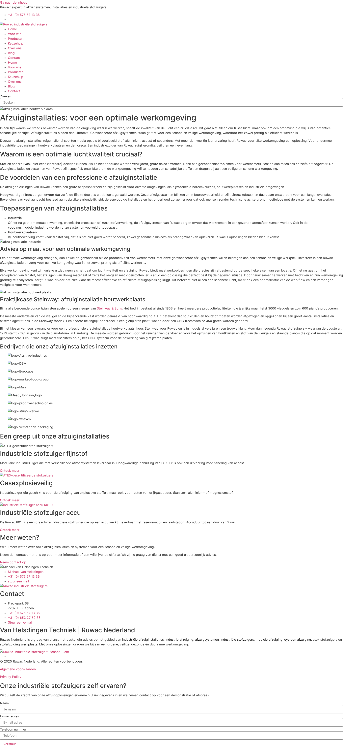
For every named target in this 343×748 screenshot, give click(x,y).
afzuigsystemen (207, 639)
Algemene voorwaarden (18, 669)
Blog (11, 53)
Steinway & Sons (109, 308)
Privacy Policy (10, 677)
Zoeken (5, 96)
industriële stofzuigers (237, 639)
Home (12, 29)
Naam (4, 703)
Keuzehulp (15, 43)
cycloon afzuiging (297, 639)
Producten (15, 39)
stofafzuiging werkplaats (18, 644)
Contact (14, 58)
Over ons (14, 48)
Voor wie (14, 34)
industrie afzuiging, (180, 639)
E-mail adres (9, 716)
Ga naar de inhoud (14, 2)
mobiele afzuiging (269, 639)
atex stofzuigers (325, 639)
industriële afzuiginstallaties (143, 639)
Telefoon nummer (13, 729)
